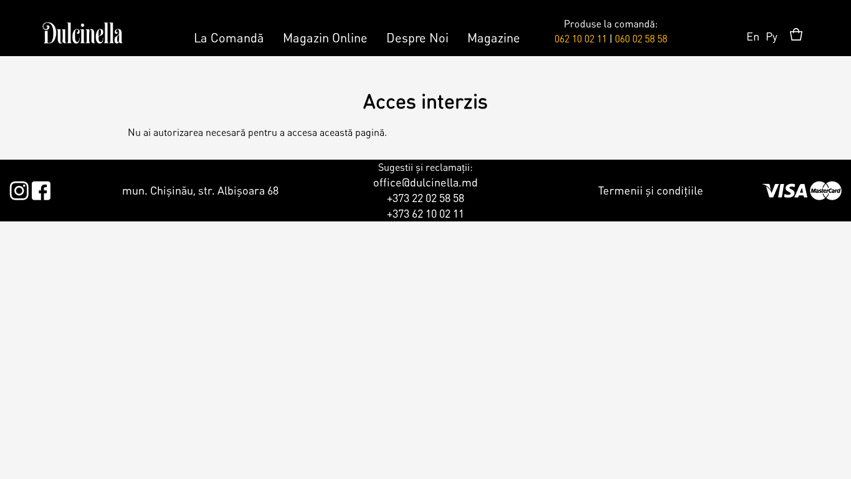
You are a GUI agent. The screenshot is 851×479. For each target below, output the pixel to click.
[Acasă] (82, 28)
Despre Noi (417, 37)
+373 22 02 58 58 (425, 197)
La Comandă (229, 37)
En (752, 36)
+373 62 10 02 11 (425, 213)
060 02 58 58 (641, 38)
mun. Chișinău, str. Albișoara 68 (200, 190)
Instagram (19, 188)
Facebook (40, 188)
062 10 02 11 (580, 38)
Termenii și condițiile (650, 190)
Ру (771, 36)
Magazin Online (325, 37)
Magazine (493, 37)
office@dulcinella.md (425, 182)
